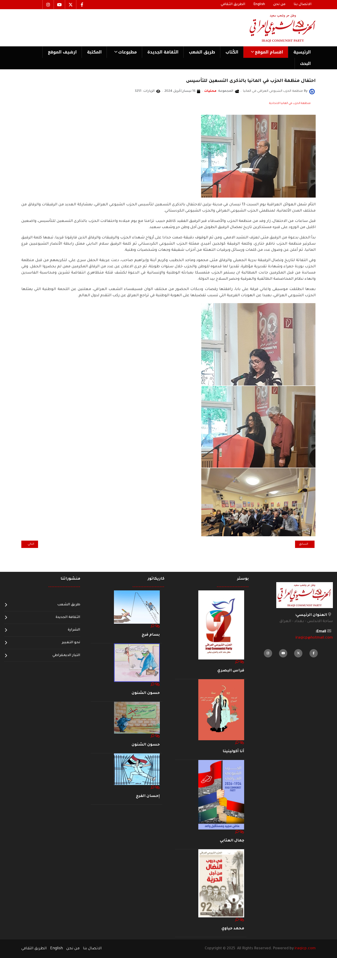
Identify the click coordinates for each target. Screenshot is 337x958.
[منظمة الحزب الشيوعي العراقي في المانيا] (312, 92)
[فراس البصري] (221, 625)
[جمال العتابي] (221, 795)
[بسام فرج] (137, 607)
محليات (210, 91)
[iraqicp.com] (276, 27)
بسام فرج (151, 635)
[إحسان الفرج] (137, 769)
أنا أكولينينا (233, 751)
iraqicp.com (305, 949)
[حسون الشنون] (137, 663)
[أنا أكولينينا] (221, 710)
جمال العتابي (232, 841)
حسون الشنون (146, 693)
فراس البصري (230, 671)
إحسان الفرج (148, 796)
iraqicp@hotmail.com (314, 638)
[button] (265, 52)
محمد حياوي (232, 929)
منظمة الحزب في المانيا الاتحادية (290, 103)
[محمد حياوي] (221, 884)
